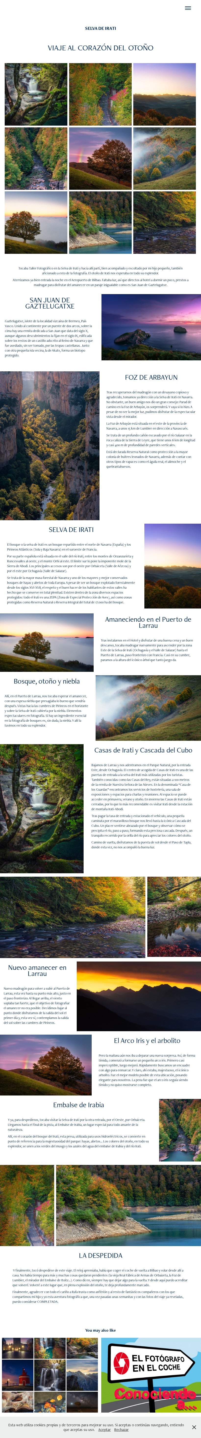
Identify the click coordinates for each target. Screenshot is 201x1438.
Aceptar (104, 1429)
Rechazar (121, 1429)
